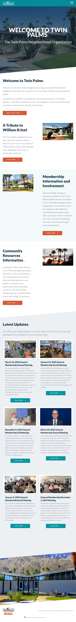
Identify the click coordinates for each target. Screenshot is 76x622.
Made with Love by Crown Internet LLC (36, 617)
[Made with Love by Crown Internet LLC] (25, 617)
